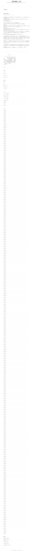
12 (14, 59)
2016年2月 (5, 323)
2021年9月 (5, 213)
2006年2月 (5, 533)
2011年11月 (5, 412)
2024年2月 (5, 162)
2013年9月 (5, 374)
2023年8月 (5, 173)
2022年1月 (5, 206)
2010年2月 (5, 449)
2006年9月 (5, 521)
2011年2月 (5, 428)
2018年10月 (5, 274)
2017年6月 (5, 302)
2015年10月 (5, 330)
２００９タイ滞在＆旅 (6, 93)
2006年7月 (5, 524)
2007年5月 (5, 507)
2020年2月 (5, 246)
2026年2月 (5, 120)
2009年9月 (5, 458)
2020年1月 (5, 248)
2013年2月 (5, 386)
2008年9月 (5, 479)
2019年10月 (5, 253)
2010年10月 (5, 435)
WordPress (15, 550)
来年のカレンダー (6, 85)
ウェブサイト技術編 (6, 98)
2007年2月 (5, 512)
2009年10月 (5, 456)
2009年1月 (5, 472)
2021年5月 (5, 220)
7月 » (6, 64)
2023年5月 (5, 178)
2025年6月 (5, 134)
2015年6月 (5, 337)
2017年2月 (5, 309)
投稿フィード (5, 73)
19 (14, 60)
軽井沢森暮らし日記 (16, 1)
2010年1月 (5, 451)
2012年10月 (5, 393)
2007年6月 (5, 505)
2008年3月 (5, 489)
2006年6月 (5, 526)
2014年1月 (5, 367)
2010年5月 (5, 444)
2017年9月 (5, 297)
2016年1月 (5, 325)
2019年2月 (5, 267)
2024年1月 (5, 164)
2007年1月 (5, 514)
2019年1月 (5, 269)
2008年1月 (5, 493)
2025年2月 (5, 141)
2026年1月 (5, 122)
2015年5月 (5, 339)
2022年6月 (5, 197)
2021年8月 (5, 215)
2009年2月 (5, 470)
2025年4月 (5, 138)
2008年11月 (5, 475)
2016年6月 (5, 316)
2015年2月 (5, 344)
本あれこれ (5, 105)
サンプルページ (6, 5)
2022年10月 (5, 190)
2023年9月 (5, 171)
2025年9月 (5, 129)
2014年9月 (5, 353)
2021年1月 (5, 227)
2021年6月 (5, 218)
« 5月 (4, 64)
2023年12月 (5, 166)
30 (9, 63)
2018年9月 (5, 276)
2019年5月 (5, 262)
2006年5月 (5, 528)
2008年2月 (5, 491)
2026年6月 (5, 113)
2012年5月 (5, 402)
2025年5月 (5, 136)
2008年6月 (5, 484)
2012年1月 (5, 409)
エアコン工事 (5, 88)
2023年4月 (5, 180)
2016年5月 (5, 318)
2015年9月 (5, 332)
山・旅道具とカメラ (6, 100)
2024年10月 (5, 148)
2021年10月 (5, 211)
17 (11, 60)
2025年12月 (5, 124)
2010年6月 (5, 442)
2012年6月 (5, 400)
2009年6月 (5, 463)
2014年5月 (5, 360)
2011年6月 (5, 421)
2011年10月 (5, 414)
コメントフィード (6, 75)
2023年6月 (5, 176)
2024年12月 (5, 145)
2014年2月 (5, 365)
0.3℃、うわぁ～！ (6, 13)
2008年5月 (5, 486)
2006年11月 (5, 517)
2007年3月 (5, 510)
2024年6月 (5, 155)
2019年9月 (5, 255)
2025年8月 (5, 131)
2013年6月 (5, 379)
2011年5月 (5, 423)
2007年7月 (5, 503)
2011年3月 (5, 426)
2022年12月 (5, 187)
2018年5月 (5, 283)
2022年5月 (5, 199)
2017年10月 (5, 295)
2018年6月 (5, 281)
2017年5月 (5, 304)
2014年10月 (5, 351)
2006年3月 (5, 531)
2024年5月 (5, 157)
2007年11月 (5, 496)
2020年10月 (5, 232)
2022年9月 (5, 192)
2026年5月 (5, 115)
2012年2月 (5, 407)
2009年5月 (5, 465)
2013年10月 (5, 372)
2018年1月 (5, 290)
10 (11, 59)
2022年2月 (5, 204)
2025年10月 (5, 127)
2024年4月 (5, 159)
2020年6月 (5, 239)
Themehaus (20, 550)
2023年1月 (5, 185)
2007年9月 (5, 500)
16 (9, 60)
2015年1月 (5, 346)
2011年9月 (5, 416)
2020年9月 (5, 234)
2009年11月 (5, 454)
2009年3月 (5, 468)
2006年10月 (5, 519)
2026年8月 (5, 110)
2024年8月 (5, 152)
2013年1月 (5, 388)
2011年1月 (5, 430)
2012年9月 (5, 395)
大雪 (4, 541)
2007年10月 (5, 498)
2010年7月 (5, 440)
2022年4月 (5, 201)
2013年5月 (5, 381)
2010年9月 (5, 437)
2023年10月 (5, 169)
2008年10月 (5, 477)
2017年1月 (5, 311)
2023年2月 (5, 183)
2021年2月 (5, 225)
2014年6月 (5, 358)
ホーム (2, 5)
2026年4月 (5, 117)
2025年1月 (5, 143)
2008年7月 (5, 482)
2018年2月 (5, 288)
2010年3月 (5, 447)
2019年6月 (5, 260)
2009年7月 (5, 461)
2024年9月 (5, 150)
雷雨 (4, 83)
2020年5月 (5, 241)
